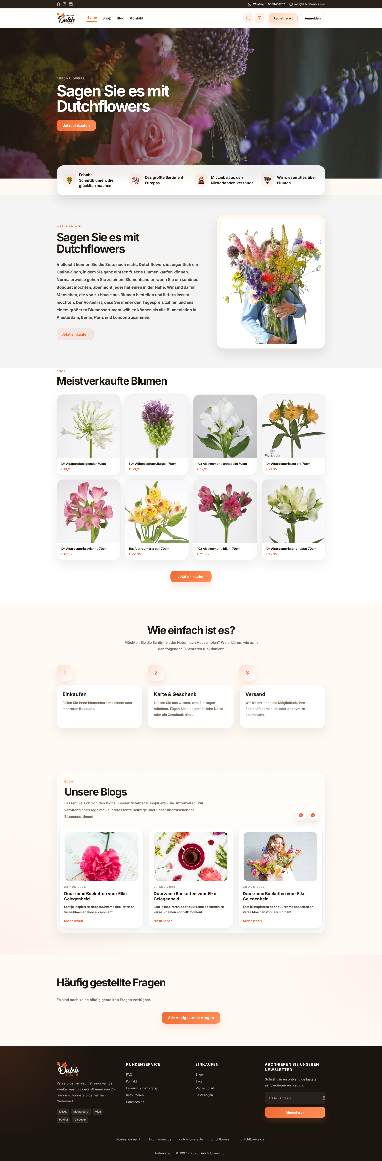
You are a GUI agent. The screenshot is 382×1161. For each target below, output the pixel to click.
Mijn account (204, 1088)
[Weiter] (313, 815)
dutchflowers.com (253, 1139)
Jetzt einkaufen (76, 125)
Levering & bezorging (141, 1088)
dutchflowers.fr (222, 1139)
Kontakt (136, 18)
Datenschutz (135, 1102)
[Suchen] (248, 18)
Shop (106, 18)
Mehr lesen (73, 921)
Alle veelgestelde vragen (191, 1017)
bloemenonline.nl (128, 1139)
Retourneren (135, 1095)
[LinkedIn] (71, 4)
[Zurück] (301, 815)
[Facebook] (58, 4)
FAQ (129, 1074)
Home (91, 17)
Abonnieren (295, 1112)
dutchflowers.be (159, 1139)
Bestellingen (204, 1095)
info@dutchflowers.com (309, 4)
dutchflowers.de (191, 1139)
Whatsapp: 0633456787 (269, 4)
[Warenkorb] (259, 18)
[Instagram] (64, 4)
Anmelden (313, 18)
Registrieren (283, 18)
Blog (121, 18)
